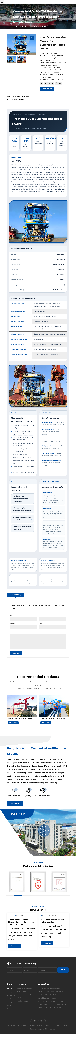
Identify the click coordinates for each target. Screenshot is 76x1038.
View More (15, 723)
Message (13, 632)
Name (12, 615)
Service (9, 1002)
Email (41, 615)
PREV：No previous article (18, 96)
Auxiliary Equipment (24, 1001)
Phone (12, 623)
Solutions (10, 999)
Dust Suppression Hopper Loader (38, 26)
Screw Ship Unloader (24, 988)
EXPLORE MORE (15, 803)
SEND (63, 970)
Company (10, 992)
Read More (17, 943)
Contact (10, 1009)
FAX (40, 623)
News (9, 1005)
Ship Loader (21, 991)
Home (15, 26)
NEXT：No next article (16, 100)
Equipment (22, 26)
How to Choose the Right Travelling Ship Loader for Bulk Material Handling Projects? (55, 922)
